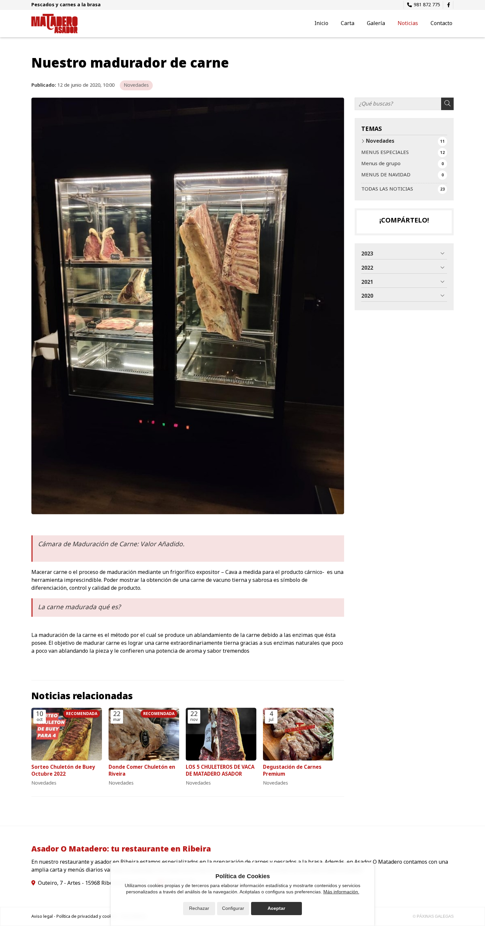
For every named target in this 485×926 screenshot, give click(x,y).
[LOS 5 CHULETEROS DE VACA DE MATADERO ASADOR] (221, 734)
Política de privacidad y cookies (87, 916)
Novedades (136, 85)
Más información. (341, 891)
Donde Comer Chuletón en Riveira (142, 771)
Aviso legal (42, 916)
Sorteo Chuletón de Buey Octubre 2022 (63, 771)
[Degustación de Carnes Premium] (298, 734)
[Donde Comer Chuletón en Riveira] (144, 734)
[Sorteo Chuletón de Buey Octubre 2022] (66, 734)
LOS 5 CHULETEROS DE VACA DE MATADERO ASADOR (220, 771)
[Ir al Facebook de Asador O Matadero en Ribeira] (448, 5)
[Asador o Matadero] (54, 23)
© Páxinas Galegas (433, 916)
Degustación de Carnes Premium (292, 771)
